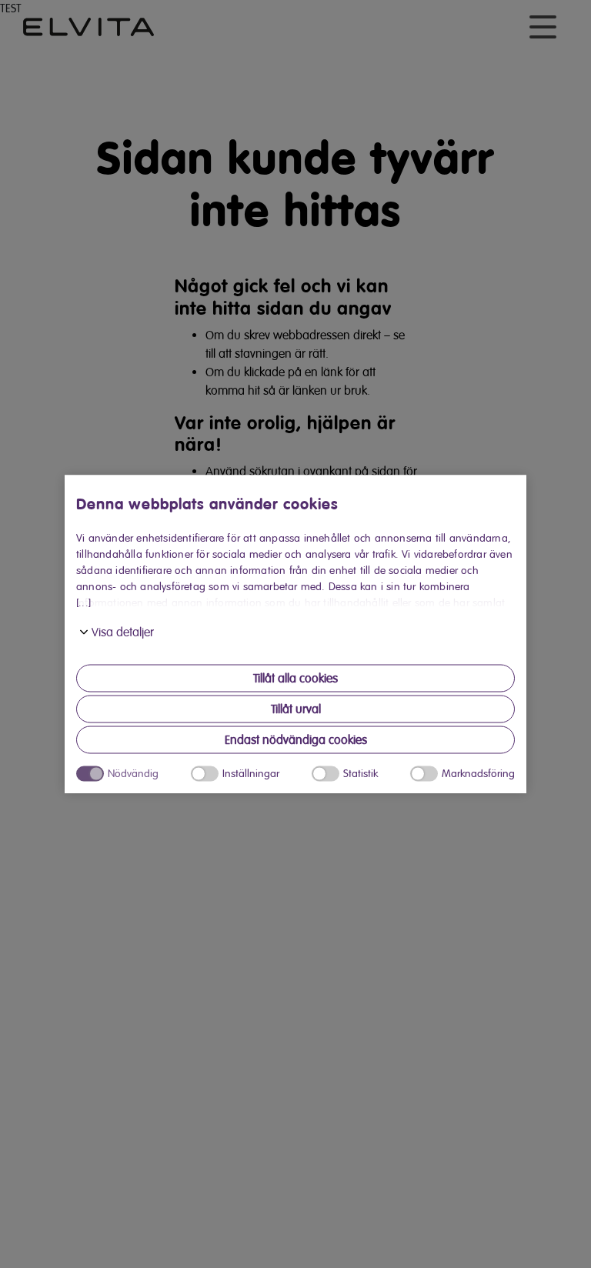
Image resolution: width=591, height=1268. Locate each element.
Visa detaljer (123, 632)
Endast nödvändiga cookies (296, 740)
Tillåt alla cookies (295, 678)
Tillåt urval (296, 709)
